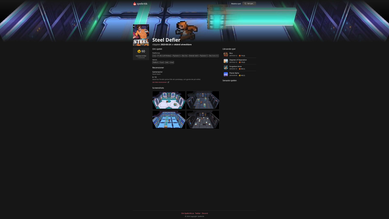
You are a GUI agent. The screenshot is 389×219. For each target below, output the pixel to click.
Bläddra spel (236, 4)
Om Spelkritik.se (187, 213)
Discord (205, 213)
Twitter (198, 213)
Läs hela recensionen (159, 82)
